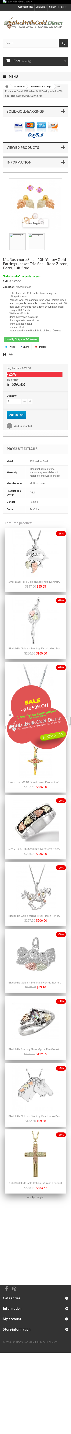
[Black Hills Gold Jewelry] (35, 2)
